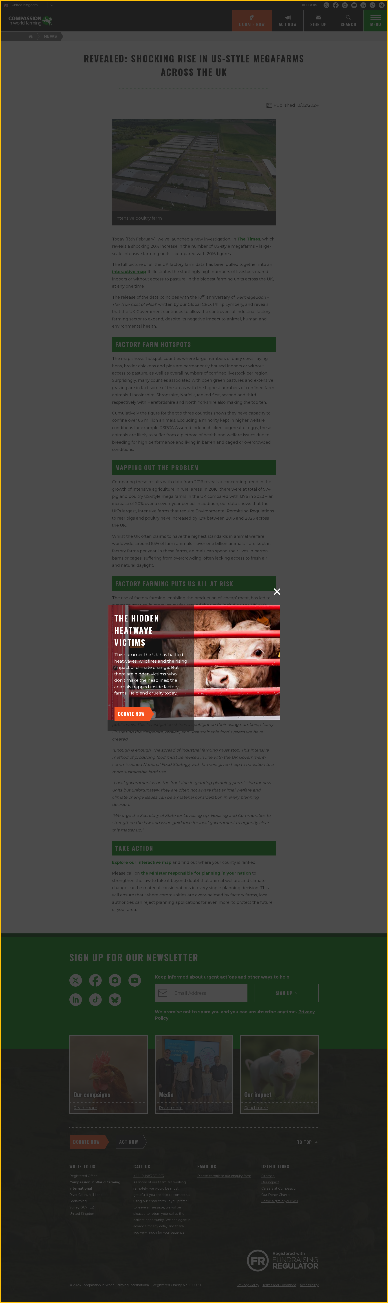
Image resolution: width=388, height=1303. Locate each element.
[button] (277, 591)
